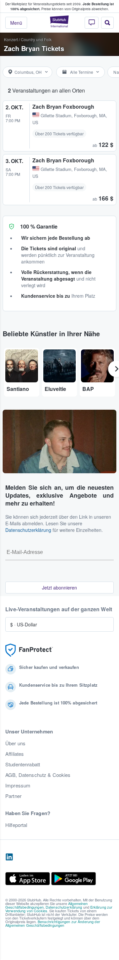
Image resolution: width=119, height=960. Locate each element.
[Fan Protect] (29, 650)
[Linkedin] (9, 857)
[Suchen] (107, 23)
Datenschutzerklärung (28, 530)
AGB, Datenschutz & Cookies (38, 775)
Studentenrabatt (22, 764)
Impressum (17, 785)
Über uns (15, 743)
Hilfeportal (16, 825)
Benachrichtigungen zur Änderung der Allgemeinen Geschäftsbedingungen (52, 923)
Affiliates (14, 753)
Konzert (11, 39)
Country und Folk (36, 39)
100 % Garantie (39, 226)
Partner (13, 796)
